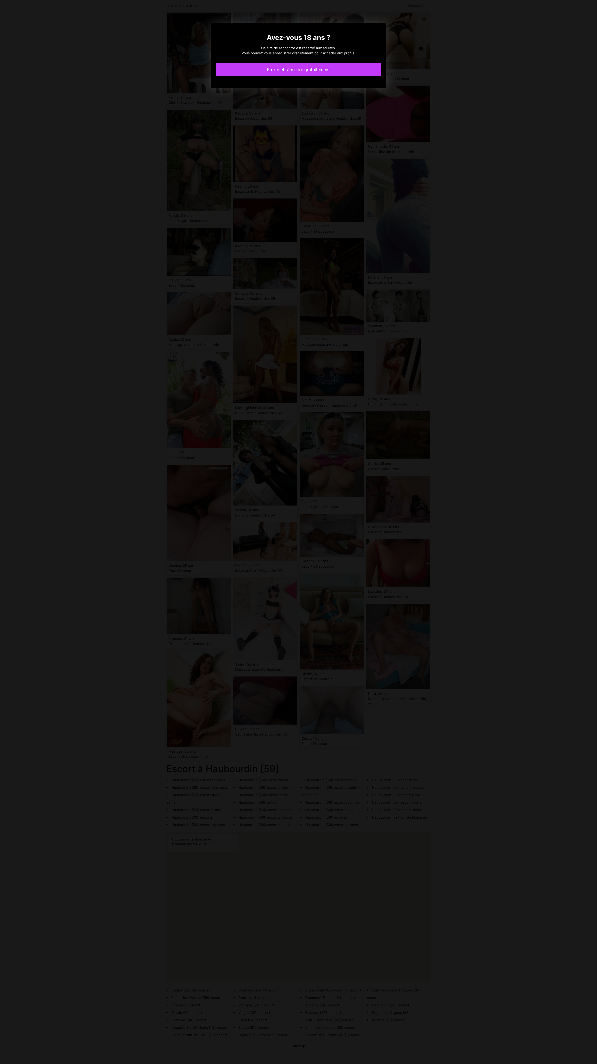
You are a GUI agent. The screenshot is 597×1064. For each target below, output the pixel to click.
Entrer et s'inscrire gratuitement (298, 69)
